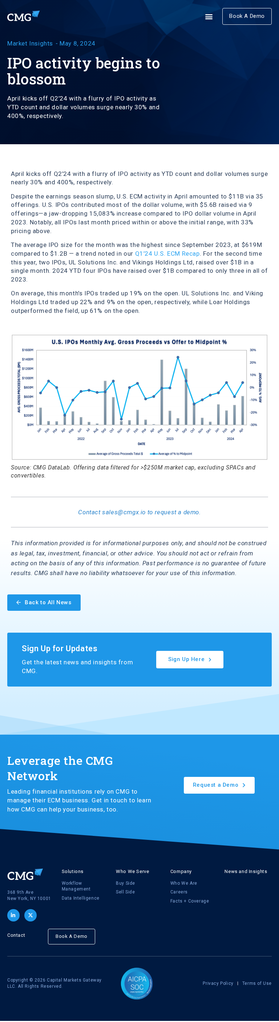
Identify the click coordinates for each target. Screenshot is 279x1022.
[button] (209, 17)
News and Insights (246, 871)
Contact (16, 935)
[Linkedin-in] (13, 915)
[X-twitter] (30, 915)
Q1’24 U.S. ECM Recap (167, 253)
